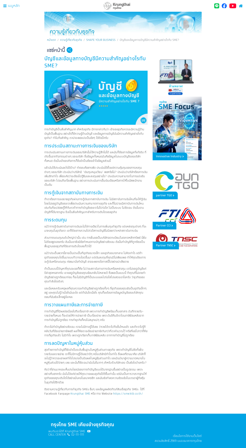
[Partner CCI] (177, 215)
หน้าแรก (51, 40)
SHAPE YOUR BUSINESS (100, 40)
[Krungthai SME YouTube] (88, 431)
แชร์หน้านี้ (56, 50)
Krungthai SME (80, 394)
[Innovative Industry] (177, 128)
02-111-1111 (77, 435)
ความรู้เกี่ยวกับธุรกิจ (71, 40)
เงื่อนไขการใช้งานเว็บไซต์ (187, 436)
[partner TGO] (177, 181)
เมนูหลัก (14, 6)
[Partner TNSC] (177, 240)
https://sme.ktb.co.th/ (128, 394)
